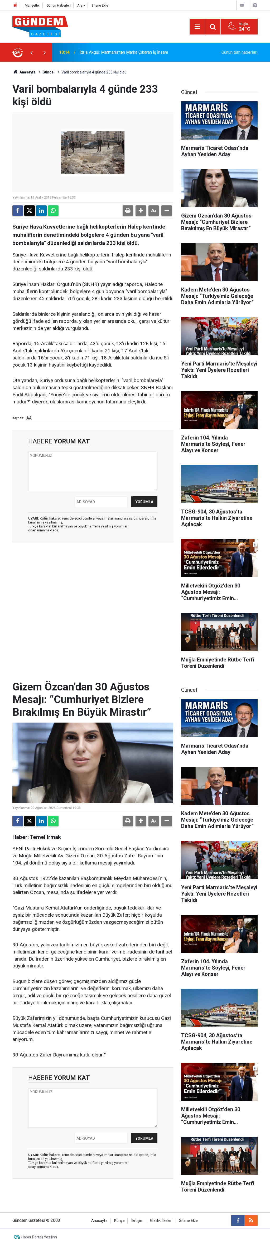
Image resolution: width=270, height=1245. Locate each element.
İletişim (137, 1220)
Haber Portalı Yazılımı (39, 1237)
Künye (119, 1220)
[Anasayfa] (15, 5)
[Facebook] (17, 210)
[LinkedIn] (41, 210)
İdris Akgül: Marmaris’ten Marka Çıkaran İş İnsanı (124, 52)
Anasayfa (27, 72)
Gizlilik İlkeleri (161, 1220)
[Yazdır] (128, 210)
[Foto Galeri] (255, 5)
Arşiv (81, 5)
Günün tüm (239, 52)
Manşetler (32, 5)
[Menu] (197, 27)
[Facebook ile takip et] (237, 1220)
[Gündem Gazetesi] (40, 26)
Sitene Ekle (99, 5)
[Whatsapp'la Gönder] (53, 210)
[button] (141, 210)
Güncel (48, 72)
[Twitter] (29, 210)
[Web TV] (242, 5)
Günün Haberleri (58, 5)
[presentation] (31, 52)
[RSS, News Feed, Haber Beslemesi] (251, 1220)
